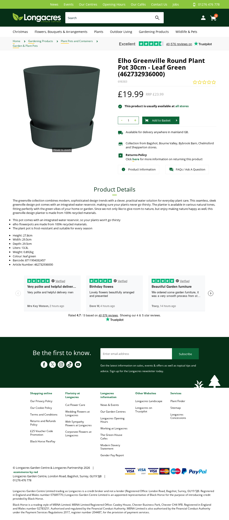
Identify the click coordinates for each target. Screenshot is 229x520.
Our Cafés (138, 4)
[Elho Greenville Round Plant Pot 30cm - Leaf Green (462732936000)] (62, 106)
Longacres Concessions (178, 416)
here (135, 159)
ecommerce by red (25, 472)
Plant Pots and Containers (77, 41)
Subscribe (185, 354)
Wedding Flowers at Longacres (77, 413)
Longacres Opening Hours (112, 420)
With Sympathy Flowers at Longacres (78, 423)
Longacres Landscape (148, 401)
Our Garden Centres (113, 411)
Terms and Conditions (43, 414)
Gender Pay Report (112, 455)
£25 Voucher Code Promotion (41, 433)
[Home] (37, 17)
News (54, 4)
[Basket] (212, 16)
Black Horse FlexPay (42, 441)
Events (69, 4)
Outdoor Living (121, 32)
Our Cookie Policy (41, 408)
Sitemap (175, 408)
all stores (182, 106)
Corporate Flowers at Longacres (78, 433)
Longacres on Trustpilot (143, 409)
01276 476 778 (209, 4)
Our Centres (88, 4)
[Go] (157, 17)
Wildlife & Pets (186, 32)
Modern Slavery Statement (110, 447)
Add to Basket (161, 120)
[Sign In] (202, 17)
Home (16, 41)
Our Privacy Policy (41, 401)
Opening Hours (114, 4)
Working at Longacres (113, 428)
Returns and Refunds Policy (43, 422)
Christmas (20, 32)
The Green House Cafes (111, 436)
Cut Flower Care (75, 405)
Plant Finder (177, 401)
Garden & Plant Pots (25, 46)
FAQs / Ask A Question (190, 169)
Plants (98, 32)
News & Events (109, 405)
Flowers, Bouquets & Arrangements (61, 32)
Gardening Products (154, 32)
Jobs (176, 4)
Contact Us (159, 4)
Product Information (142, 169)
